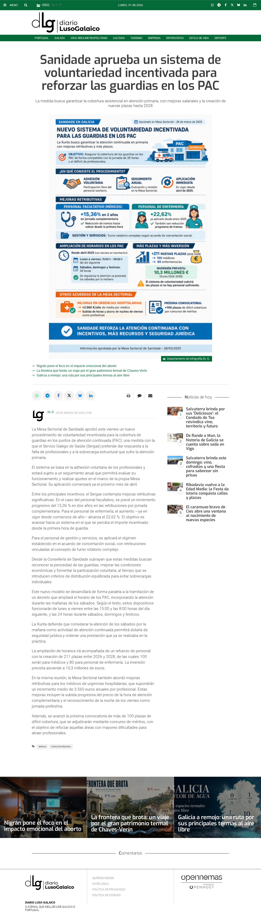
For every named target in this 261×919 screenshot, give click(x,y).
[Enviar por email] (150, 396)
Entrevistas (175, 38)
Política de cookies (106, 895)
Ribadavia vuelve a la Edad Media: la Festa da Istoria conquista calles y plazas (207, 491)
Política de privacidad (108, 889)
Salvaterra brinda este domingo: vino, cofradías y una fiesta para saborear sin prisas (206, 466)
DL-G (51, 412)
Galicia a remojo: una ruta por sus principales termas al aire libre (83, 375)
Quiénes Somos (103, 878)
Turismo (136, 38)
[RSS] (46, 896)
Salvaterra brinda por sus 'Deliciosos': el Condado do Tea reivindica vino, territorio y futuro (205, 417)
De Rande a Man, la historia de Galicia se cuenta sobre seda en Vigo (205, 442)
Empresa (154, 38)
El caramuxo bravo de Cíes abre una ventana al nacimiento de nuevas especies (206, 513)
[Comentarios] (139, 396)
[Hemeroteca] (254, 5)
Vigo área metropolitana (89, 38)
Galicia (59, 38)
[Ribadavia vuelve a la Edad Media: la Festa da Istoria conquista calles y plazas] (175, 487)
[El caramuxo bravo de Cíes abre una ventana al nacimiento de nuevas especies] (175, 509)
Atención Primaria (61, 746)
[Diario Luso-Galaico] (66, 22)
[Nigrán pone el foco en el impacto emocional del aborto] (43, 807)
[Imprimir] (128, 396)
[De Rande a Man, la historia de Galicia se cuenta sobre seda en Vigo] (175, 437)
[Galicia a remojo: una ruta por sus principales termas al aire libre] (217, 807)
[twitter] (40, 896)
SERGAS (42, 746)
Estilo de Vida (199, 38)
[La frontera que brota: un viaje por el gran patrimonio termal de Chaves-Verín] (130, 807)
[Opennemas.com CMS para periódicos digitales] (201, 882)
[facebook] (34, 896)
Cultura (119, 38)
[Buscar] (26, 5)
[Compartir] (212, 5)
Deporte (220, 38)
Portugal (42, 38)
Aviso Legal (100, 883)
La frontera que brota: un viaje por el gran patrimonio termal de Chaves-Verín (92, 370)
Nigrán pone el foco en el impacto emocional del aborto (76, 366)
